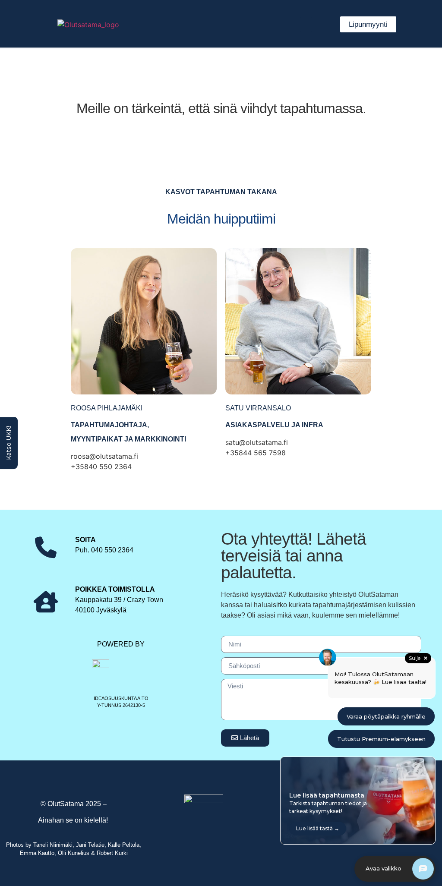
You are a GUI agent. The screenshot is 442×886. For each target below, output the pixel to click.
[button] (306, 24)
